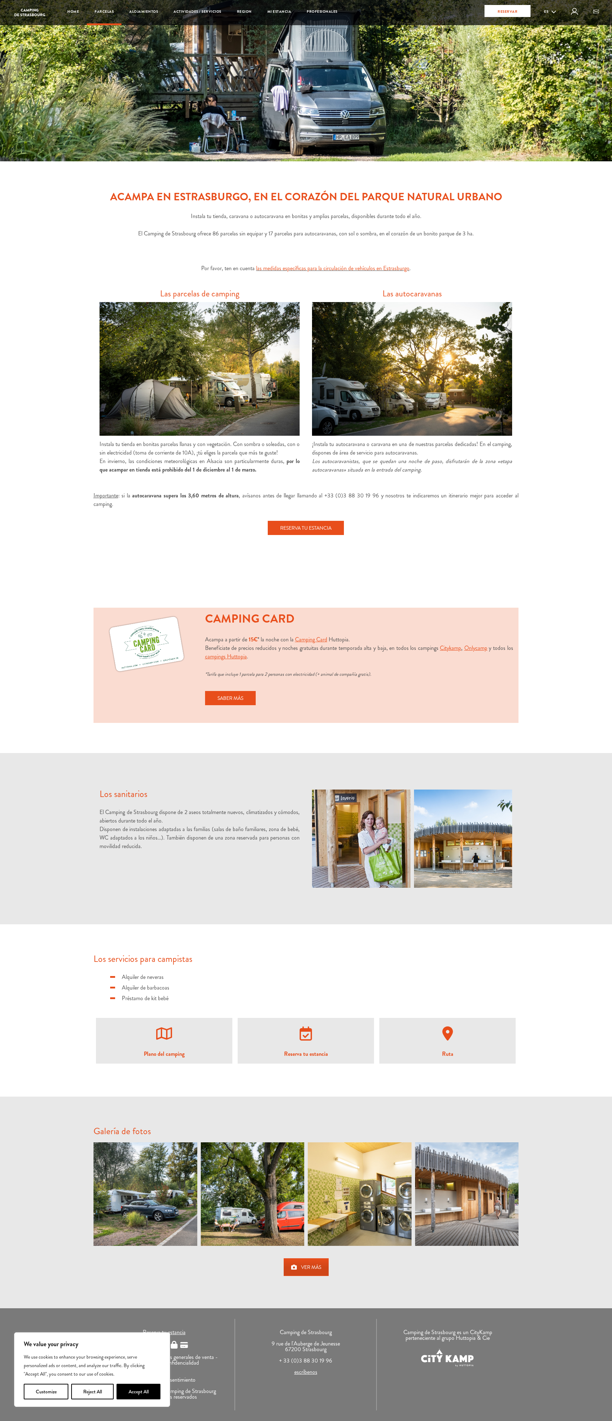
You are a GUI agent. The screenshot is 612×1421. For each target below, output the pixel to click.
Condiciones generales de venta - (181, 1357)
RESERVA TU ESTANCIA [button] (306, 527)
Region (244, 11)
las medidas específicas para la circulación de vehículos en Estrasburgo (332, 268)
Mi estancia (279, 11)
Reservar (507, 11)
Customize (46, 1391)
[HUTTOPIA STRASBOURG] (145, 1194)
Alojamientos (143, 11)
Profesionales (322, 11)
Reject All (92, 1391)
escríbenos (305, 1372)
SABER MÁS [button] (230, 698)
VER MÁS (311, 1267)
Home (73, 11)
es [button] (546, 11)
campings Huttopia (226, 656)
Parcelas (104, 11)
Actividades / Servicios (197, 11)
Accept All (139, 1391)
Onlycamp (475, 648)
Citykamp (450, 648)
